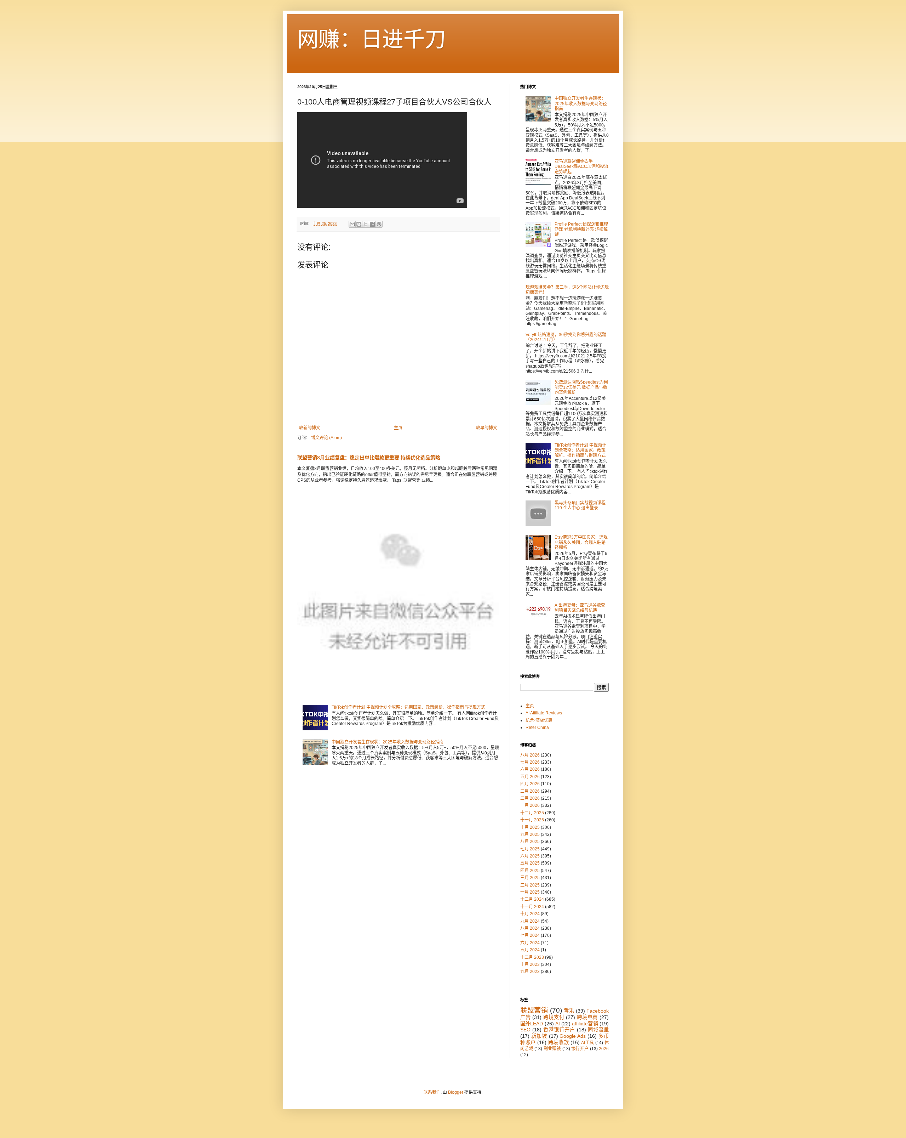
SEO (525, 1029)
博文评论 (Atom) (326, 437)
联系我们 (432, 1092)
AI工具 (587, 1042)
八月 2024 (530, 928)
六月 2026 (530, 769)
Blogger (455, 1092)
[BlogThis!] (358, 224)
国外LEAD (531, 1023)
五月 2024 (530, 949)
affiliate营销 (585, 1023)
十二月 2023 (532, 957)
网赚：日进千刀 (371, 39)
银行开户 (580, 1048)
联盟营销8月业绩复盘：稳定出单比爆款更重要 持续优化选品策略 (368, 457)
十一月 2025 (532, 819)
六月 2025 (530, 856)
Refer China (537, 727)
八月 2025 (530, 841)
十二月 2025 (532, 812)
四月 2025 (530, 870)
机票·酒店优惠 (539, 720)
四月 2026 (530, 783)
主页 (398, 427)
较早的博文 (486, 427)
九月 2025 (530, 834)
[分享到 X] (365, 224)
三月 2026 (530, 791)
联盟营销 (534, 1010)
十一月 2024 (532, 906)
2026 (604, 1048)
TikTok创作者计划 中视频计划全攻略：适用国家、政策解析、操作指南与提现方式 (408, 707)
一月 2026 (530, 805)
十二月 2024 (532, 899)
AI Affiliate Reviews (544, 712)
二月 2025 (530, 885)
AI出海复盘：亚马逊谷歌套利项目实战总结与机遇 (580, 608)
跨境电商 (587, 1017)
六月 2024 (530, 942)
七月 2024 (530, 935)
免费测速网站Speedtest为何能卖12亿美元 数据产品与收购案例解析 (581, 387)
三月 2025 (530, 877)
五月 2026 (530, 776)
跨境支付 (553, 1017)
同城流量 (598, 1029)
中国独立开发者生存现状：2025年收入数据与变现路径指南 (387, 742)
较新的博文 (309, 427)
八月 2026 (530, 755)
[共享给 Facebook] (372, 224)
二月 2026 (530, 798)
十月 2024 (530, 913)
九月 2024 (530, 921)
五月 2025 (530, 863)
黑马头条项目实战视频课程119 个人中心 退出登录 (580, 505)
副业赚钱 (552, 1048)
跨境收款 (558, 1042)
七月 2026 (530, 762)
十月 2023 (530, 964)
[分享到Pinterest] (379, 224)
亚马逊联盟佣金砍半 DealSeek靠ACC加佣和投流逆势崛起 (581, 166)
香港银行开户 (559, 1029)
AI (557, 1023)
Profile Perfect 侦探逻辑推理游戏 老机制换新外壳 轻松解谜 (581, 229)
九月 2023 (530, 971)
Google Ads (573, 1036)
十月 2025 (530, 827)
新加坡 (539, 1036)
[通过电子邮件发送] (352, 224)
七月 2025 (530, 849)
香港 (569, 1011)
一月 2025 (530, 892)
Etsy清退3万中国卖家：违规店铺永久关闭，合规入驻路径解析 (581, 542)
